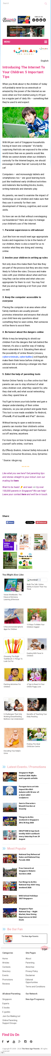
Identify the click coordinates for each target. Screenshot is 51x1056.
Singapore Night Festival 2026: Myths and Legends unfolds (28, 775)
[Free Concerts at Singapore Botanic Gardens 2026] (10, 872)
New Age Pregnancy (35, 999)
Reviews (6, 984)
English (45, 60)
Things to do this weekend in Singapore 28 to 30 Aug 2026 (29, 820)
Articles (5, 963)
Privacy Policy (32, 971)
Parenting (30, 963)
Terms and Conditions (35, 986)
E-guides (6, 1012)
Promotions (7, 979)
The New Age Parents (31, 1049)
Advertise (30, 967)
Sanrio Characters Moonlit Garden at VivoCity (27, 806)
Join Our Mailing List (11, 1016)
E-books (6, 1007)
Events (5, 975)
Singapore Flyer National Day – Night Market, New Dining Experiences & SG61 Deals (28, 914)
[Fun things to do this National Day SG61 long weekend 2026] (10, 886)
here (16, 480)
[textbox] (24, 3)
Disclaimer (30, 975)
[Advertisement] (27, 9)
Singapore (7, 999)
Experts (5, 1003)
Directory (6, 971)
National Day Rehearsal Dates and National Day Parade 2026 (29, 857)
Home (5, 958)
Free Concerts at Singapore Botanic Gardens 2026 (27, 871)
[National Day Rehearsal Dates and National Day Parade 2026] (10, 858)
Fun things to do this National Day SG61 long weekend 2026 (29, 885)
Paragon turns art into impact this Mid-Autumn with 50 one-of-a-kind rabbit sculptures (29, 792)
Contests (6, 967)
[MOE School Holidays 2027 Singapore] (10, 899)
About (28, 958)
